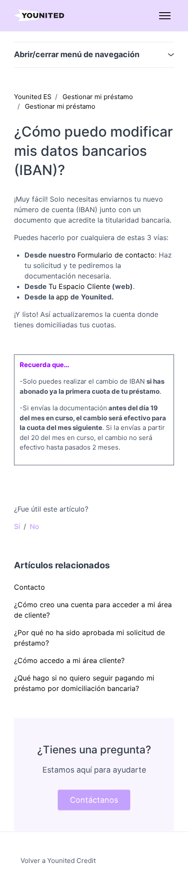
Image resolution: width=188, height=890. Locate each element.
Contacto (29, 587)
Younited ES (33, 97)
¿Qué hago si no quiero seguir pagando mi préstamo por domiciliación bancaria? (84, 683)
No (34, 526)
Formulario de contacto (116, 255)
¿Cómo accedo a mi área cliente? (69, 660)
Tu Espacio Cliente (79, 286)
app (62, 296)
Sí (17, 526)
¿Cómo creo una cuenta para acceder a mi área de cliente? (93, 609)
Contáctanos (94, 799)
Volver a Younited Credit (58, 860)
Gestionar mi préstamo (98, 97)
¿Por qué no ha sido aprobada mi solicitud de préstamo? (89, 637)
